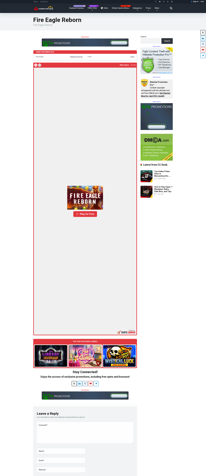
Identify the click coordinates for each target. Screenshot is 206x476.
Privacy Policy (145, 470)
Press (148, 8)
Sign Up (145, 464)
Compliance (44, 2)
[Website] (172, 1)
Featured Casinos (76, 8)
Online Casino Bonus (120, 8)
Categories (137, 8)
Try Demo (50, 356)
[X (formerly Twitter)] (74, 383)
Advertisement (85, 36)
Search (143, 37)
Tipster (35, 2)
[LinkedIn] (168, 1)
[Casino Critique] (43, 7)
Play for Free (87, 214)
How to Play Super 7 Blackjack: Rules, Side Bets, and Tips (163, 189)
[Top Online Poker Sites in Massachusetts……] (146, 181)
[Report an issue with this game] (35, 65)
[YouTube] (160, 1)
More (157, 8)
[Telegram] (96, 383)
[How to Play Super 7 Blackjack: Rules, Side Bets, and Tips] (146, 197)
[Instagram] (164, 1)
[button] (85, 198)
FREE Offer (92, 8)
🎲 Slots (104, 8)
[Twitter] (156, 1)
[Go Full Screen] (39, 65)
